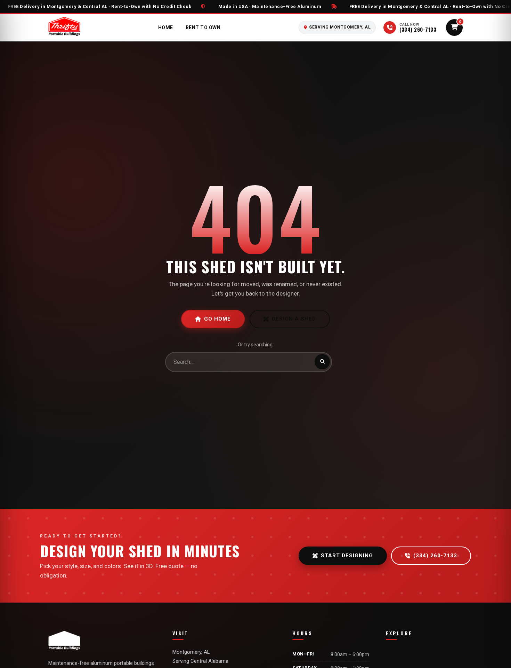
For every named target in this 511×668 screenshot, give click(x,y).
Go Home (217, 319)
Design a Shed (294, 319)
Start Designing (347, 555)
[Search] (322, 361)
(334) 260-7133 (435, 555)
